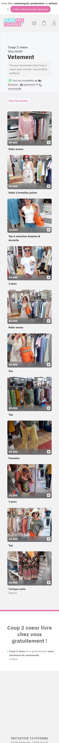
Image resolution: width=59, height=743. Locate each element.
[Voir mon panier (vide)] (44, 23)
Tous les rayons (18, 100)
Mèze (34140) (15, 51)
